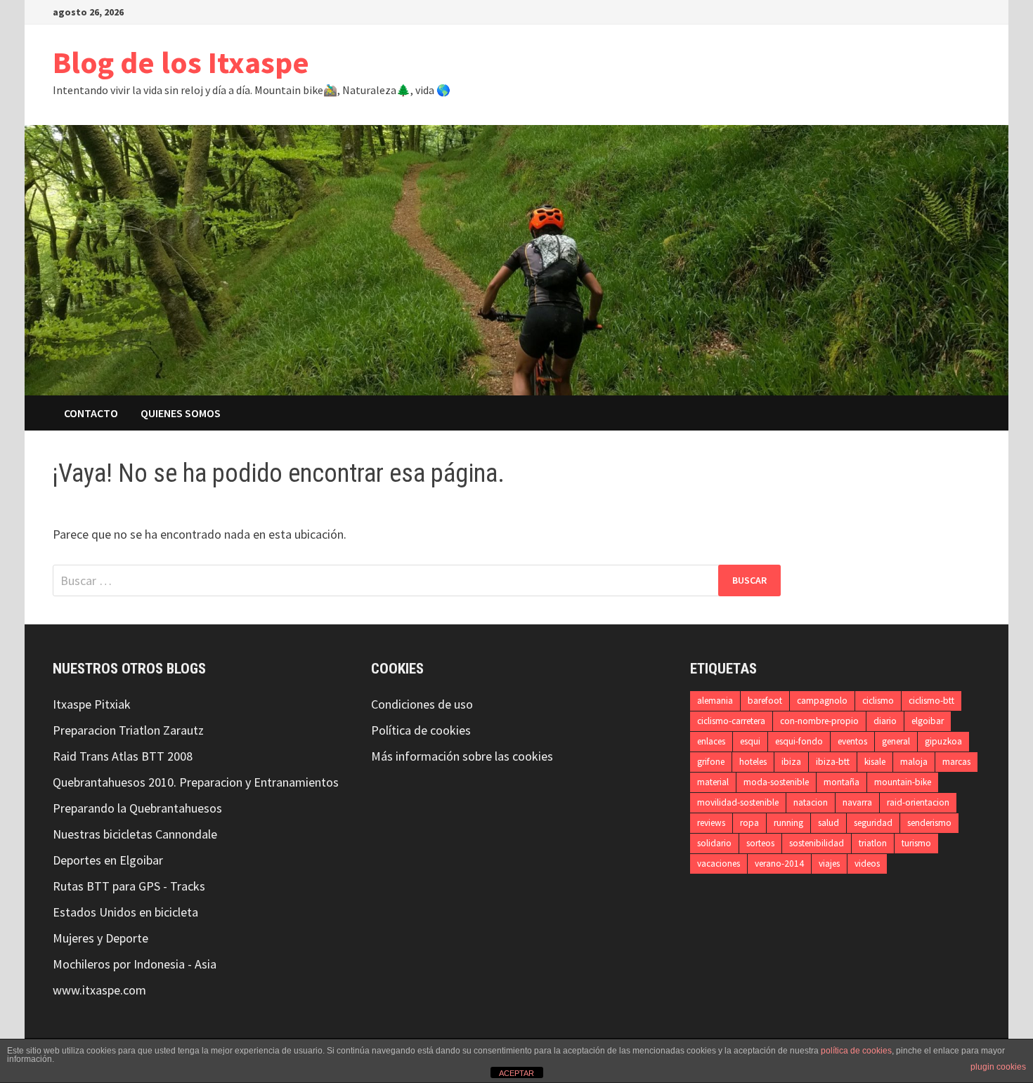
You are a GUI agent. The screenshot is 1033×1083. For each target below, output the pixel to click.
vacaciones (718, 863)
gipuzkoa (943, 741)
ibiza (791, 762)
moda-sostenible (776, 782)
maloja (914, 762)
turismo (916, 843)
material (713, 782)
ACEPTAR (516, 1073)
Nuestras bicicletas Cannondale (135, 834)
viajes (829, 863)
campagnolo (822, 701)
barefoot (765, 701)
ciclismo (878, 701)
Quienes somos (181, 413)
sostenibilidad (816, 843)
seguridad (873, 823)
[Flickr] (973, 11)
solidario (714, 843)
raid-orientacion (918, 802)
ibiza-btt (833, 762)
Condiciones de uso (422, 704)
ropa (749, 823)
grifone (711, 762)
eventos (852, 741)
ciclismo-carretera (731, 721)
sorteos (760, 843)
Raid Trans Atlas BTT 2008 (123, 756)
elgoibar (927, 721)
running (788, 823)
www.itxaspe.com (99, 990)
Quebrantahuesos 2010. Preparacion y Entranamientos (196, 782)
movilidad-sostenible (738, 802)
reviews (711, 823)
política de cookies (856, 1051)
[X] (921, 11)
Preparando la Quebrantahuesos (137, 808)
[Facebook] (904, 11)
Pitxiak (111, 704)
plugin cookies (998, 1067)
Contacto (91, 413)
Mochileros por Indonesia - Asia (134, 964)
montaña (841, 782)
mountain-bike (902, 782)
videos (867, 863)
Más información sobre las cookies (462, 756)
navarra (857, 802)
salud (828, 823)
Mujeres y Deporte (100, 938)
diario (885, 721)
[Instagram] (939, 11)
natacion (810, 802)
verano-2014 (779, 863)
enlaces (711, 741)
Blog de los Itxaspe (181, 62)
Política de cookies (421, 730)
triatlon (873, 843)
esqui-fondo (799, 741)
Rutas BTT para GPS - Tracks (129, 886)
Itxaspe (72, 704)
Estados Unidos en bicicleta (125, 912)
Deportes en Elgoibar (108, 860)
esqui (750, 741)
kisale (874, 762)
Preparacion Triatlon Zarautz (128, 730)
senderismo (929, 823)
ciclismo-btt (931, 701)
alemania (715, 701)
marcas (956, 762)
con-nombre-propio (819, 721)
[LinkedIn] (957, 11)
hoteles (753, 762)
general (896, 741)
